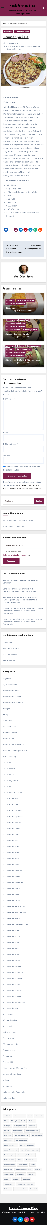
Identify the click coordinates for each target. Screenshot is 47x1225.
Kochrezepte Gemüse (26, 1155)
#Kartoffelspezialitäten (30, 46)
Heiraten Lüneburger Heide (15, 750)
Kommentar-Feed (10, 654)
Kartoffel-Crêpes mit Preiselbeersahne (14, 248)
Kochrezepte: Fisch (11, 852)
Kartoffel (8, 31)
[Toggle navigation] (2, 8)
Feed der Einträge (10, 648)
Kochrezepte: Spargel (15, 326)
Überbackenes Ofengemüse (15, 1068)
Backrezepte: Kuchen (12, 697)
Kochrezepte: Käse (11, 894)
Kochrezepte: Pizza (11, 936)
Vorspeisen (7, 1086)
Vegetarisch (8, 1184)
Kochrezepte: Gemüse (15, 304)
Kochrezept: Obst (10, 804)
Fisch (23, 1121)
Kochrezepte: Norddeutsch (17, 320)
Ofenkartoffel (9, 1164)
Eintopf (6, 715)
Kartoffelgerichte (24, 349)
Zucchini (33, 1189)
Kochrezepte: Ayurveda (13, 816)
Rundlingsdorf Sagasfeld (14, 526)
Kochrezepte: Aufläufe (13, 810)
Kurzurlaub (7, 1026)
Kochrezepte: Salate (12, 960)
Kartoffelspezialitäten (15, 352)
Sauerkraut (8, 1056)
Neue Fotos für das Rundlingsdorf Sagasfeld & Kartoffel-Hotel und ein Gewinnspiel (22, 599)
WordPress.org (9, 660)
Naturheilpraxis (9, 1032)
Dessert (39, 1116)
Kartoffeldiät (8, 774)
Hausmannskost (33, 346)
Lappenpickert (16, 37)
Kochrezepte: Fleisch (25, 300)
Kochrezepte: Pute (11, 942)
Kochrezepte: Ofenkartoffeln (15, 924)
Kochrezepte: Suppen (12, 996)
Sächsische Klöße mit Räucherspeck (22, 360)
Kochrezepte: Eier (10, 840)
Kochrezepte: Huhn (11, 888)
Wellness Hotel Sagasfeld (14, 1092)
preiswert (8, 1169)
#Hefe (8, 46)
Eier (5, 1121)
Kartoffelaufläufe (21, 1135)
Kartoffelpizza (9, 786)
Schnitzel (20, 1174)
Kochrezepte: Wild (10, 1008)
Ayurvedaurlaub (10, 685)
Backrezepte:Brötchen (13, 703)
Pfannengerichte (22, 31)
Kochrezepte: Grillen (12, 876)
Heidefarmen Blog (22, 5)
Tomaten (26, 1179)
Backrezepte (19, 1116)
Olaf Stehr (26, 276)
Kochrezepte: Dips (11, 834)
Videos (6, 1080)
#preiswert (7, 49)
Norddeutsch (30, 1160)
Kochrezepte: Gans (11, 864)
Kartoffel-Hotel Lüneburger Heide (18, 520)
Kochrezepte (9, 1155)
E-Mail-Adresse (10, 444)
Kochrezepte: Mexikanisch (14, 906)
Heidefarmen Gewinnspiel (14, 745)
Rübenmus (10, 308)
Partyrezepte (8, 1038)
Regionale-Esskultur (23, 1169)
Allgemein (10, 346)
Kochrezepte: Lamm (11, 900)
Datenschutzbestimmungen (15, 555)
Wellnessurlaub (9, 1098)
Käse (20, 1160)
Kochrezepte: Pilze (11, 930)
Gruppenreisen (9, 727)
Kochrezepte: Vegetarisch (14, 1002)
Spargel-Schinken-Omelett (18, 334)
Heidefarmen (8, 739)
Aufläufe (7, 1116)
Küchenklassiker (13, 330)
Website (6, 455)
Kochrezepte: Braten (15, 356)
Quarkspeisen (9, 1050)
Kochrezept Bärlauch (12, 798)
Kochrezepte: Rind (11, 954)
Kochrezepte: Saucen (12, 966)
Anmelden (7, 642)
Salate (37, 1169)
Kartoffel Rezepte (27, 1145)
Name (6, 433)
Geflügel (7, 1126)
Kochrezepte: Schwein (15, 323)
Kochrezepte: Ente (11, 846)
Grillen (6, 1130)
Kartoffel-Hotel (10, 768)
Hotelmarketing (10, 756)
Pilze (33, 1164)
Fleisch (32, 1121)
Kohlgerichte (9, 1160)
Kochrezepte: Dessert (12, 828)
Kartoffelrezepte (10, 1150)
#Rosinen (17, 49)
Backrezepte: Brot (11, 691)
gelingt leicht (19, 1126)
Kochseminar (8, 1014)
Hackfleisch (17, 1130)
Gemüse (32, 1126)
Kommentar (8, 399)
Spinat (6, 1179)
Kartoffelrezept (10, 1145)
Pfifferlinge (23, 1164)
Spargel (31, 1174)
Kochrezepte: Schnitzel (13, 972)
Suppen (16, 1179)
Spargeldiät (8, 1062)
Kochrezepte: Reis (10, 948)
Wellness (7, 1189)
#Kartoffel (16, 46)
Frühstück (7, 721)
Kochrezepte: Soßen (11, 984)
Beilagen (20, 346)
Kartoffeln (8, 1140)
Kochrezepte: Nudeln (12, 918)
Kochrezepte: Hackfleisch (14, 882)
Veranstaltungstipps (12, 1074)
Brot (30, 1116)
